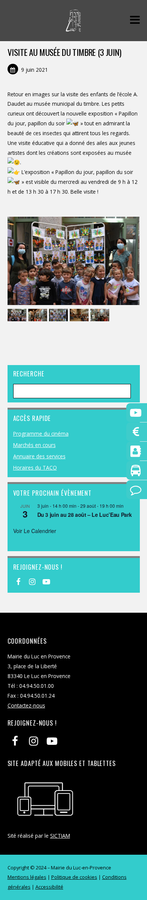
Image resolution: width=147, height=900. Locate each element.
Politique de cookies (74, 877)
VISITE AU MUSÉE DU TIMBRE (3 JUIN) (64, 52)
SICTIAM (60, 835)
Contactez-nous (26, 705)
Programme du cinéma (41, 433)
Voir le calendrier (34, 531)
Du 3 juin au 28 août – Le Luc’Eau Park (84, 514)
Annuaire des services (39, 456)
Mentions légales (27, 877)
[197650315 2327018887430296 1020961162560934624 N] (18, 315)
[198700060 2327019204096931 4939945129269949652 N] (100, 315)
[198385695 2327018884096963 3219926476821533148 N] (59, 315)
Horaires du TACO (35, 467)
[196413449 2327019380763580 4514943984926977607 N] (80, 315)
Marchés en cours (34, 444)
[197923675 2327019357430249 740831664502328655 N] (38, 315)
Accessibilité (49, 886)
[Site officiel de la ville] (73, 27)
